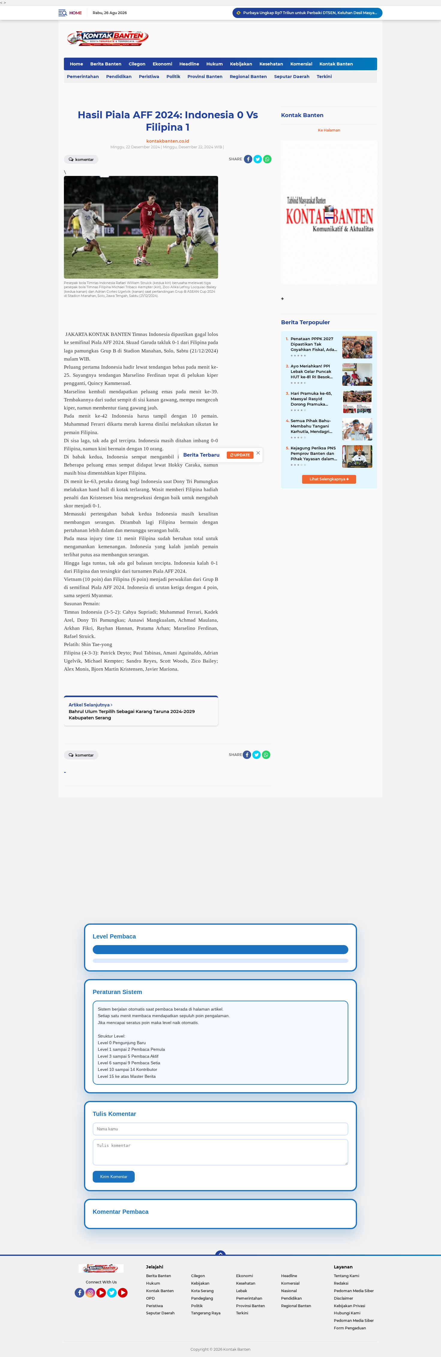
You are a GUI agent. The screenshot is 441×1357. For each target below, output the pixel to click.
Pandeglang (202, 1298)
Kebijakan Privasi (349, 1306)
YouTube (105, 1300)
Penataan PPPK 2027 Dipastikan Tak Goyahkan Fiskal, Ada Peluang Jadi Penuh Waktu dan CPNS (312, 344)
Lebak (241, 1291)
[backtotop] (220, 1255)
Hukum (214, 64)
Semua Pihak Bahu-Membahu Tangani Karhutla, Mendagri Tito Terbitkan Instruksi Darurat (311, 426)
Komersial (301, 64)
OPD (150, 1298)
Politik (173, 76)
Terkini (324, 76)
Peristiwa (149, 76)
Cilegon (137, 64)
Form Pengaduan (350, 1328)
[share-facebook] (248, 159)
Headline (189, 64)
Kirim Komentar (113, 1176)
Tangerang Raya (205, 1313)
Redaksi (341, 1283)
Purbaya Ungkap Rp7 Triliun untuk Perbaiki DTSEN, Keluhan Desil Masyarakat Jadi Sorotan (310, 13)
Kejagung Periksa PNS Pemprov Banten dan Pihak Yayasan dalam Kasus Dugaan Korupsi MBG (314, 454)
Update (241, 455)
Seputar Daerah (292, 76)
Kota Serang (202, 1291)
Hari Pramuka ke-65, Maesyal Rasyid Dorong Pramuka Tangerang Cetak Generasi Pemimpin (311, 399)
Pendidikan (119, 76)
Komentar (84, 159)
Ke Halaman (329, 130)
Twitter (114, 1300)
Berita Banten (106, 64)
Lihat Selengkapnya (328, 479)
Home (75, 13)
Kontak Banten (336, 64)
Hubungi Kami (347, 1313)
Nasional (289, 1291)
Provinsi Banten (205, 76)
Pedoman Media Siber (354, 1291)
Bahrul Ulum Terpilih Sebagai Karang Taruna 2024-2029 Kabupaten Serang (132, 715)
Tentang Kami (346, 1276)
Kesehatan (271, 64)
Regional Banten (248, 76)
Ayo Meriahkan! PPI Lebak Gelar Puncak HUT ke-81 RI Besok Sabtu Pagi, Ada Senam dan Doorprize (312, 372)
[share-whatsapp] (267, 159)
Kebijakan (241, 64)
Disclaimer (343, 1298)
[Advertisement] (180, 839)
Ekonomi (162, 64)
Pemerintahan (83, 76)
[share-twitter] (258, 159)
